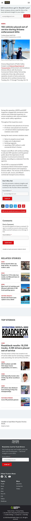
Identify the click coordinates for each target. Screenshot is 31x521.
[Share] (7, 206)
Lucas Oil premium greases (9, 400)
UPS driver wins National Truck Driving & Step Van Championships (9, 389)
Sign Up (26, 16)
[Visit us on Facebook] (2, 476)
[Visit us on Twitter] (5, 476)
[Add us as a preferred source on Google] (23, 206)
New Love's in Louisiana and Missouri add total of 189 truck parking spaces (10, 288)
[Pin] (19, 206)
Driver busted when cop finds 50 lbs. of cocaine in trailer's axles (9, 265)
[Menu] (2, 2)
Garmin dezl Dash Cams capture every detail (8, 298)
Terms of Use (10, 511)
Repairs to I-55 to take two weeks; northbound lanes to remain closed (10, 277)
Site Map (25, 514)
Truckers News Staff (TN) (8, 35)
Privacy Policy (20, 511)
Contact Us (18, 514)
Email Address (7, 190)
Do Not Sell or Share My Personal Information (16, 513)
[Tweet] (15, 206)
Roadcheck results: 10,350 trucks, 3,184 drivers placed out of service (15, 348)
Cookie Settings (9, 514)
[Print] (2, 206)
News (3, 24)
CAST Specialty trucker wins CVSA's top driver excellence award (10, 377)
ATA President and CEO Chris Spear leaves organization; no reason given (9, 366)
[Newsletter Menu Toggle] (29, 2)
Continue (8, 242)
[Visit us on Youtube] (9, 476)
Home (3, 343)
